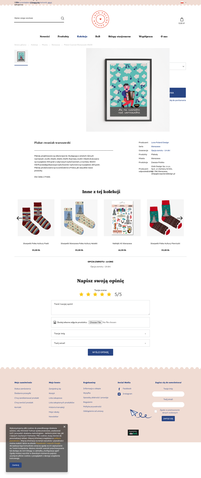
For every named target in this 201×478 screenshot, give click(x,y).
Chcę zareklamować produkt (26, 398)
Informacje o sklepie (92, 388)
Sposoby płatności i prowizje (95, 397)
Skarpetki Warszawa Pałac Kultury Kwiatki (79, 243)
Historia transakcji (56, 407)
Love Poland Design (160, 142)
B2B (97, 36)
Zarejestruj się (55, 389)
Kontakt (17, 407)
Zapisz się (168, 419)
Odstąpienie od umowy (93, 411)
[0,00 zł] (182, 18)
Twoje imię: (168, 388)
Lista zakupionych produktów (61, 402)
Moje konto (54, 382)
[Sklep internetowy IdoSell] (133, 433)
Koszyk (52, 393)
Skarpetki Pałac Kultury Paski (36, 243)
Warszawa (56, 45)
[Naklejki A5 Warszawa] (122, 218)
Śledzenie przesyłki (22, 393)
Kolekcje (82, 36)
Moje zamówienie (23, 382)
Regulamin (88, 402)
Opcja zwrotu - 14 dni (160, 150)
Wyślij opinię (100, 352)
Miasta (45, 45)
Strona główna (20, 45)
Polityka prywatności (92, 406)
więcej (50, 2)
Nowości (45, 36)
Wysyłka (86, 393)
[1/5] (82, 294)
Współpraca (146, 36)
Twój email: (168, 399)
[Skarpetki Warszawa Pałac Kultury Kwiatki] (79, 218)
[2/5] (89, 294)
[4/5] (103, 294)
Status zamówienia (22, 389)
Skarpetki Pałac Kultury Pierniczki (165, 243)
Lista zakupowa (55, 398)
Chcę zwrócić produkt (23, 402)
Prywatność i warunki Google (48, 443)
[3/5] (96, 294)
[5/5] (109, 294)
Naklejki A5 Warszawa (122, 243)
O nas (164, 36)
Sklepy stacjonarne (119, 36)
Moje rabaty (54, 412)
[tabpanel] (79, 223)
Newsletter (53, 416)
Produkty (63, 36)
